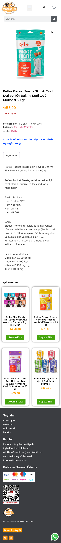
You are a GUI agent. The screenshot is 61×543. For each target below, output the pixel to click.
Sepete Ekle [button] (15, 337)
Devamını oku (15, 401)
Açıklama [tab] (11, 155)
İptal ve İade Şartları (15, 460)
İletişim (7, 432)
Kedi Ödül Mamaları (23, 127)
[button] (30, 8)
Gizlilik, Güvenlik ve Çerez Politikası (22, 452)
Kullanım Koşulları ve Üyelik (18, 444)
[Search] (54, 19)
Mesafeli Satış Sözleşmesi (17, 456)
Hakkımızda (9, 428)
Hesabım (8, 424)
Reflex (15, 131)
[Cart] (54, 7)
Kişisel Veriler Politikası (15, 448)
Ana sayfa (9, 420)
